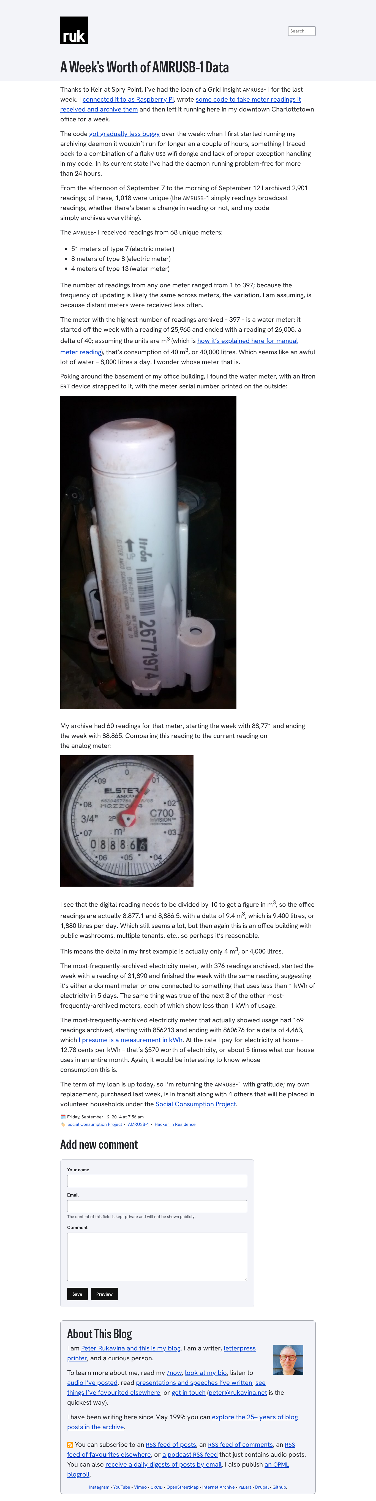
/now (174, 1372)
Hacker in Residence (175, 1124)
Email (73, 1195)
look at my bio (206, 1372)
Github (279, 1487)
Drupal (262, 1487)
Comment (77, 1227)
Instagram (99, 1487)
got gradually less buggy (124, 133)
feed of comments (240, 1444)
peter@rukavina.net (238, 1392)
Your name (78, 1170)
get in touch (189, 1392)
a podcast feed (190, 1454)
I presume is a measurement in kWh (130, 1040)
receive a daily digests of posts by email (163, 1464)
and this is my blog (131, 1348)
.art (245, 1487)
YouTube (121, 1487)
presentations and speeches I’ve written (194, 1382)
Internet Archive (218, 1487)
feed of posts (171, 1444)
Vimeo (140, 1487)
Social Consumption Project (196, 1104)
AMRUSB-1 (138, 1124)
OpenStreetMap (182, 1487)
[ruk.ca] (188, 30)
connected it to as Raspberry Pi (128, 99)
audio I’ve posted (92, 1382)
